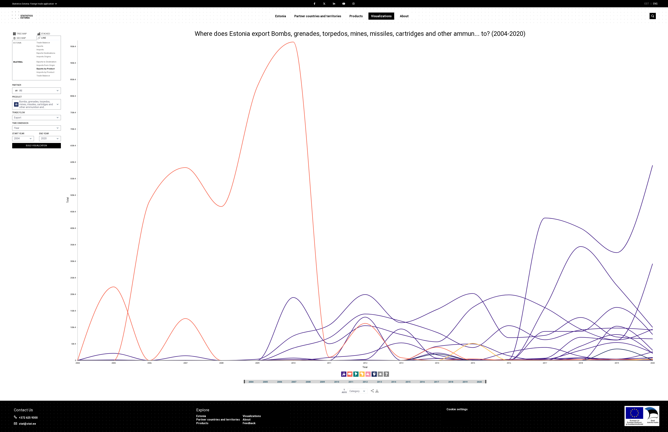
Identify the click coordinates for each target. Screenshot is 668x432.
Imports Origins (44, 56)
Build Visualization (36, 145)
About (404, 16)
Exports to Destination (46, 62)
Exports (40, 46)
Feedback (249, 423)
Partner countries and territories (317, 16)
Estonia (280, 16)
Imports (40, 50)
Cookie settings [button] (457, 409)
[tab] (24, 34)
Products (356, 16)
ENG (655, 3)
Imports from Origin (46, 65)
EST (647, 3)
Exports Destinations (46, 53)
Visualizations (381, 16)
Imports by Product (45, 72)
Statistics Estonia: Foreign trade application (33, 4)
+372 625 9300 (28, 417)
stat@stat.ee (27, 423)
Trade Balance (43, 43)
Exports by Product (46, 69)
